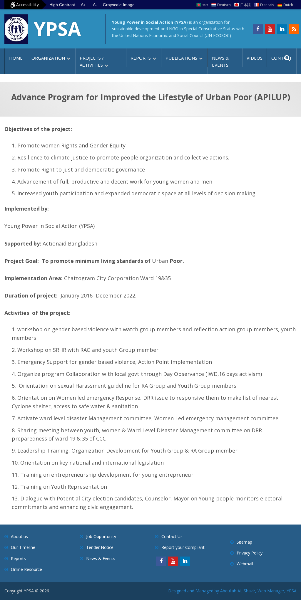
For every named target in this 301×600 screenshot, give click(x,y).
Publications (181, 58)
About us (19, 536)
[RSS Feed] (294, 29)
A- (95, 4)
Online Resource (26, 569)
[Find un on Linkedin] (282, 29)
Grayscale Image (119, 4)
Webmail (245, 564)
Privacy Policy (249, 553)
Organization (48, 58)
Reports (141, 58)
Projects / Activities (92, 61)
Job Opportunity (101, 536)
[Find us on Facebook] (258, 29)
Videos (254, 58)
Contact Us (172, 536)
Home (16, 58)
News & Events (220, 61)
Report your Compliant (183, 547)
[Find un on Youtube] (270, 29)
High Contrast (62, 4)
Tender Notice (99, 547)
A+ (83, 4)
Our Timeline (23, 547)
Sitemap (244, 542)
